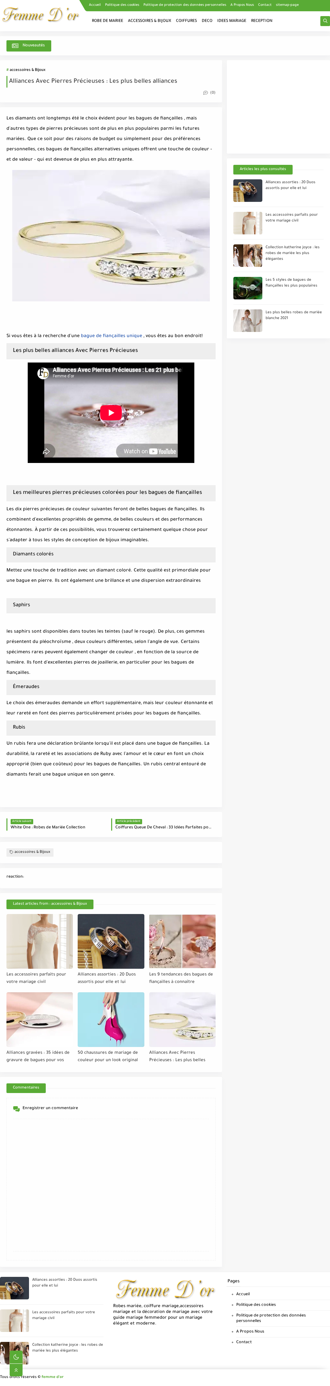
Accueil (95, 5)
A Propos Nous (242, 5)
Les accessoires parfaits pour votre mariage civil (36, 978)
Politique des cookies (122, 5)
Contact (265, 5)
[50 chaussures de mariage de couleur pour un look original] (111, 1019)
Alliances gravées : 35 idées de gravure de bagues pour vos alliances (38, 1057)
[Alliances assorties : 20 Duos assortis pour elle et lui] (111, 941)
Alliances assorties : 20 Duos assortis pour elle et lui (107, 978)
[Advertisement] (278, 107)
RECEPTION (261, 21)
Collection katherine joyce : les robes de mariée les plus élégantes (293, 253)
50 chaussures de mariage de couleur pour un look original (108, 1057)
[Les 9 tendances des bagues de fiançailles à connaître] (182, 941)
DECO (207, 21)
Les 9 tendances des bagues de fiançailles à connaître (181, 978)
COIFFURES (186, 21)
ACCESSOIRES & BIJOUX (149, 21)
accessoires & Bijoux (27, 70)
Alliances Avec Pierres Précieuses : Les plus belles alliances (177, 1057)
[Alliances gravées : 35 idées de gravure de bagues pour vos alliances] (39, 1019)
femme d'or (52, 1377)
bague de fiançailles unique (111, 336)
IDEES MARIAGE (231, 21)
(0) (212, 93)
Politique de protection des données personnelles (184, 5)
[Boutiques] (325, 15)
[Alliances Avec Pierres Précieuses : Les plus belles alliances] (182, 1019)
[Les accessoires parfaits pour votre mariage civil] (39, 941)
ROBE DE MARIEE (107, 21)
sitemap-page (287, 5)
